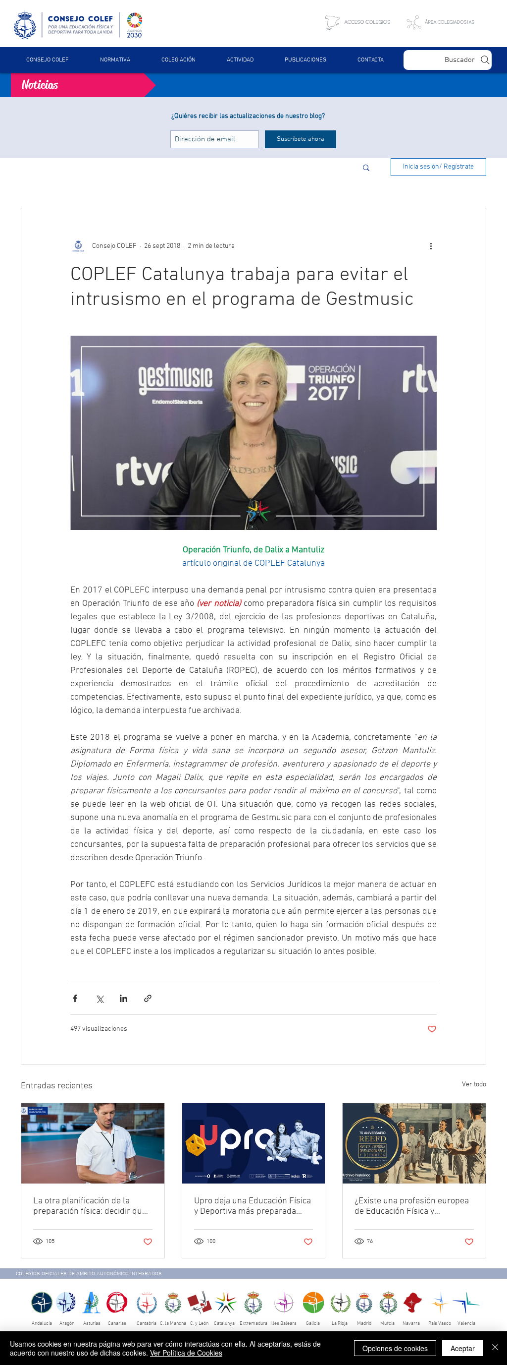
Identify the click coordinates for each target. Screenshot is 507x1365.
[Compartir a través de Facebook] (75, 998)
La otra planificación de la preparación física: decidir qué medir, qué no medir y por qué (90, 1206)
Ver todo (474, 1084)
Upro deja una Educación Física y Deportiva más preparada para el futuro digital (252, 1206)
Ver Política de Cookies (186, 1353)
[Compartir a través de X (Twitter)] (99, 998)
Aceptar (463, 1348)
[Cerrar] (495, 1348)
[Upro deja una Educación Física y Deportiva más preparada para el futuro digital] (253, 1143)
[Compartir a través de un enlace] (147, 998)
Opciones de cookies (395, 1348)
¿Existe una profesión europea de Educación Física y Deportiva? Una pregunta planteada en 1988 (412, 1206)
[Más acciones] (431, 246)
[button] (115, 60)
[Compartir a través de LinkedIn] (123, 998)
